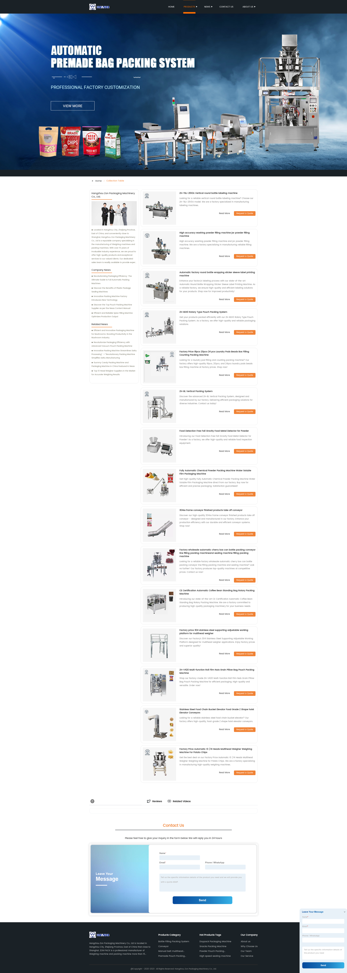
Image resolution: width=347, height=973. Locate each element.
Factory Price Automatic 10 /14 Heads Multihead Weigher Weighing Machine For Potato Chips (215, 750)
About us (247, 7)
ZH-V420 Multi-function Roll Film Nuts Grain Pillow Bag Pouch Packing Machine (216, 671)
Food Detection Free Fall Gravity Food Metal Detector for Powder (214, 431)
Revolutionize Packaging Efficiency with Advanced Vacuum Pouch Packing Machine (111, 344)
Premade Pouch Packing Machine (171, 956)
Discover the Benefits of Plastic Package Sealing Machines (111, 290)
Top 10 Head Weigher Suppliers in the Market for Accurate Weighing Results (113, 372)
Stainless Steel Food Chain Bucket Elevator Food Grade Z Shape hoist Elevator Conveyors (216, 711)
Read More (224, 213)
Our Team (246, 951)
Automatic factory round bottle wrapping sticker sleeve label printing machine (217, 274)
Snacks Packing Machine (213, 946)
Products (189, 7)
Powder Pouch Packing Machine (212, 951)
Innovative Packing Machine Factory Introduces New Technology (109, 298)
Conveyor (163, 946)
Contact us (226, 7)
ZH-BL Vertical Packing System (196, 391)
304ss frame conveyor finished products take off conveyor (210, 510)
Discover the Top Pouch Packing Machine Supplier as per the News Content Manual (111, 306)
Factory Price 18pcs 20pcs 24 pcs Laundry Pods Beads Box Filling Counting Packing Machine (214, 353)
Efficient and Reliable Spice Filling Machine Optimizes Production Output (112, 314)
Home (171, 7)
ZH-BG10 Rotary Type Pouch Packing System (203, 312)
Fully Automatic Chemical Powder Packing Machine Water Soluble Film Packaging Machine (215, 472)
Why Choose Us (249, 946)
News (207, 7)
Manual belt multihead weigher (170, 951)
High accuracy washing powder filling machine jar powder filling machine (214, 234)
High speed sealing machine (215, 956)
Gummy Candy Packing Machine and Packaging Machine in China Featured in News (113, 364)
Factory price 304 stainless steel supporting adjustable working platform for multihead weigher (213, 631)
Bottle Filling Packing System (173, 941)
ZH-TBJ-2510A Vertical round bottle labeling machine (208, 193)
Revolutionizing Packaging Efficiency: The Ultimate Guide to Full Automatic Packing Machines (111, 280)
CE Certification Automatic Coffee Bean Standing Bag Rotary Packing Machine (217, 592)
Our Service (247, 956)
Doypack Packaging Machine (215, 941)
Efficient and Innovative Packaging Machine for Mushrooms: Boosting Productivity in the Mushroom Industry (112, 334)
